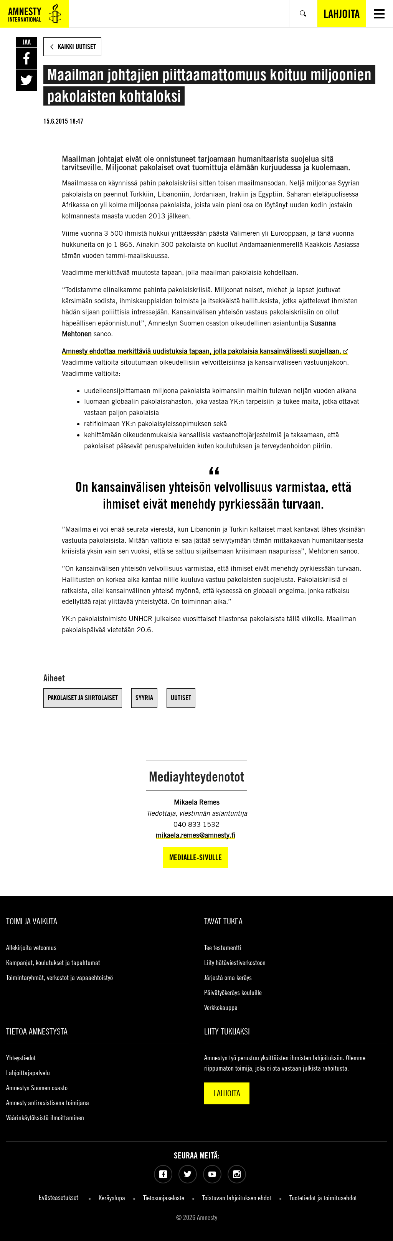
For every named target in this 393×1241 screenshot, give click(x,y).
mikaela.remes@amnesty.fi (195, 835)
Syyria (144, 698)
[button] (379, 13)
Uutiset (181, 698)
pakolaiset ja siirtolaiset (83, 698)
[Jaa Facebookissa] (26, 58)
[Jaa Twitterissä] (26, 80)
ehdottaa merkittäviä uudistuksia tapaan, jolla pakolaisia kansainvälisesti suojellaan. (201, 351)
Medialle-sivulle (195, 857)
